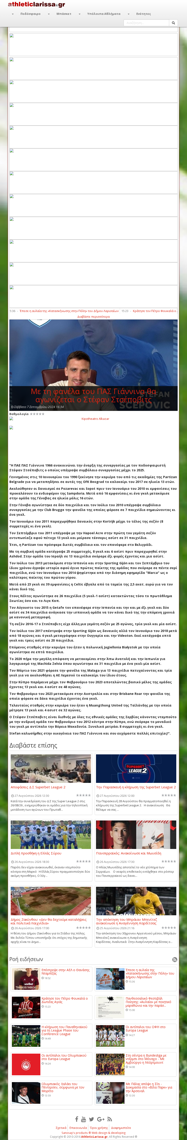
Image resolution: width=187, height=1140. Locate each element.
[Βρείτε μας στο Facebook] (76, 1119)
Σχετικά (61, 1128)
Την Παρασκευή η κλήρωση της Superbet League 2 (136, 787)
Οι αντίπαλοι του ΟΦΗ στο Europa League (146, 1028)
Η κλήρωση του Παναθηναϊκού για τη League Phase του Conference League (64, 1030)
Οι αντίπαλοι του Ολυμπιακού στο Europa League (64, 1057)
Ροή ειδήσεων (26, 959)
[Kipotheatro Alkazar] (93, 418)
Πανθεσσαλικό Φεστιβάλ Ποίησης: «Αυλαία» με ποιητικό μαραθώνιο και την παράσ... (148, 1002)
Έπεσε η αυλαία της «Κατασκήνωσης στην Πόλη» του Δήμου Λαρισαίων (54, 311)
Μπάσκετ (64, 14)
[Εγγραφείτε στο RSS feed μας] (109, 1119)
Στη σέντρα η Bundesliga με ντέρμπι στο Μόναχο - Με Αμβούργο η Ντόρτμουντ (146, 1059)
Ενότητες (143, 14)
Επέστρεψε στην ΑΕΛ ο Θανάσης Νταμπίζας (65, 971)
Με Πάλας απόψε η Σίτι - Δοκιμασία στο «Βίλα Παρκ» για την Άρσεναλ (149, 1087)
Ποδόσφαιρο (31, 14)
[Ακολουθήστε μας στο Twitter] (91, 1119)
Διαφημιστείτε (121, 1128)
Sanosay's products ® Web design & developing (94, 1133)
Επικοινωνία (78, 1128)
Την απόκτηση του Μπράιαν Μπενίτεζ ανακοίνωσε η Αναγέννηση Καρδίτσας (126, 921)
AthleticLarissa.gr (94, 1137)
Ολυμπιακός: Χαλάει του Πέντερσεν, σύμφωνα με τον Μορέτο (63, 1087)
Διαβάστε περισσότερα (93, 317)
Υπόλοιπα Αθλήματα (103, 14)
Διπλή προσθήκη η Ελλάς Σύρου (36, 853)
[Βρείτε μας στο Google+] (100, 1119)
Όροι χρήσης (99, 1128)
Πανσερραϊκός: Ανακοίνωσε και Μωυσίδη (128, 853)
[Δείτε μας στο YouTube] (83, 1119)
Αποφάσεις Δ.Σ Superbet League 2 (38, 787)
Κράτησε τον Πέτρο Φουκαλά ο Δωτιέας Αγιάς (149, 311)
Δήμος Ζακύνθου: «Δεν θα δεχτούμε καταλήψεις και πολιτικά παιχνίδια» (49, 921)
